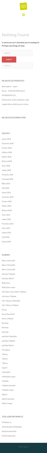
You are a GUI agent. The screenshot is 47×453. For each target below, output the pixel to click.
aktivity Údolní (8, 278)
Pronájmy (6, 350)
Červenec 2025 (7, 197)
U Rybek (5, 381)
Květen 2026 (7, 152)
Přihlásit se (6, 422)
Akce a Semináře (8, 260)
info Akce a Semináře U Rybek (14, 292)
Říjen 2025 (6, 183)
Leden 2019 (6, 232)
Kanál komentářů (9, 431)
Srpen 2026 (6, 139)
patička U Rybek (8, 341)
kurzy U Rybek (7, 318)
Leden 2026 (6, 170)
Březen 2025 (7, 210)
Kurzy (4, 309)
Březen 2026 (7, 161)
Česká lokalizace (8, 436)
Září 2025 (5, 188)
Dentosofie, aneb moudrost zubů (15, 100)
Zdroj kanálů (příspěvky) (12, 427)
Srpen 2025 (6, 192)
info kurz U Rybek (9, 296)
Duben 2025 (6, 206)
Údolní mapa (7, 403)
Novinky (5, 323)
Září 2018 (5, 237)
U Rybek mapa (7, 390)
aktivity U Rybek (8, 274)
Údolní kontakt (8, 399)
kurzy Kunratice (8, 314)
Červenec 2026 (7, 143)
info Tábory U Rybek (10, 305)
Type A (4, 367)
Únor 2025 (6, 215)
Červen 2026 (7, 148)
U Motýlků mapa (8, 376)
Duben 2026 (6, 157)
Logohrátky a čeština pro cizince (15, 104)
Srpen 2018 (6, 241)
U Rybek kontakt (9, 385)
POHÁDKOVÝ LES (9, 95)
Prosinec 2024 (7, 223)
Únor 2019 (6, 228)
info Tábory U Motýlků (11, 301)
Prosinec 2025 (7, 174)
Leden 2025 (6, 219)
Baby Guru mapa (8, 287)
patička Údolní (8, 345)
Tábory (5, 354)
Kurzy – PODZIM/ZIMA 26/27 (13, 91)
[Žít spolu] (23, 6)
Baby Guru (6, 283)
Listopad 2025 (7, 179)
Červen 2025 (7, 201)
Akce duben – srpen (9, 86)
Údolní (4, 394)
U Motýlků (6, 372)
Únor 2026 (6, 166)
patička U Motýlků (9, 336)
